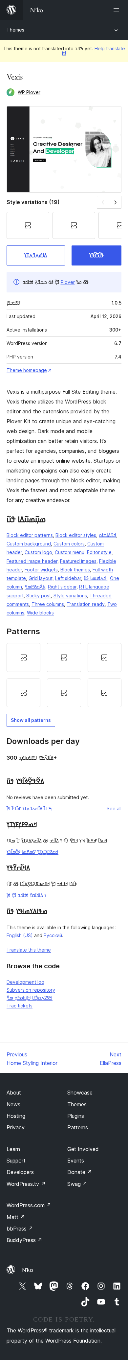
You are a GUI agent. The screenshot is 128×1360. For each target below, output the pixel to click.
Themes (15, 30)
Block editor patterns (30, 535)
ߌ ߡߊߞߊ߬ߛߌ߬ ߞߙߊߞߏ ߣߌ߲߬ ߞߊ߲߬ (26, 895)
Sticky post (38, 595)
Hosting (16, 1116)
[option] (23, 657)
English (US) (20, 935)
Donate (79, 1172)
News (13, 1104)
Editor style (99, 552)
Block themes (75, 569)
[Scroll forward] (115, 202)
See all (114, 808)
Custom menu (69, 552)
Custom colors (69, 543)
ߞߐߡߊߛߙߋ (107, 535)
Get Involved (83, 1149)
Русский (53, 935)
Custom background (29, 543)
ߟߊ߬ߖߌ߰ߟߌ (96, 255)
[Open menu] (117, 10)
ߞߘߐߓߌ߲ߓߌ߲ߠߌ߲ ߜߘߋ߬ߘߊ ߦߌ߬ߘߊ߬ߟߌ (32, 852)
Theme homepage (27, 370)
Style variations (70, 595)
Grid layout (41, 578)
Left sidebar (68, 578)
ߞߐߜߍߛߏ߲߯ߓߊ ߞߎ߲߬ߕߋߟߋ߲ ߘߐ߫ (30, 998)
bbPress (20, 1228)
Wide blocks (40, 612)
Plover (68, 282)
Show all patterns (31, 720)
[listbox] (64, 675)
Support (16, 1160)
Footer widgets (41, 569)
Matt (16, 1217)
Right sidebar (62, 586)
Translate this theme (29, 950)
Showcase (80, 1092)
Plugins (75, 1116)
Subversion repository (31, 990)
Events (75, 1160)
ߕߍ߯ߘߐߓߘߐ (35, 586)
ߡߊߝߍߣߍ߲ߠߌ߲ (35, 255)
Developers (20, 1172)
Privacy (16, 1127)
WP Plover (29, 92)
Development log (25, 982)
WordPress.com (29, 1205)
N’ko (27, 1270)
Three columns (48, 604)
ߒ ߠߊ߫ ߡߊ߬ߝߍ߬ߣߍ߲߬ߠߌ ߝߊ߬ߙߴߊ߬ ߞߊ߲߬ (29, 808)
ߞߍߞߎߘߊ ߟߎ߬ (95, 578)
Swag (77, 1184)
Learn (13, 1149)
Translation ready (86, 604)
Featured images (78, 561)
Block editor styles (75, 535)
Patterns (77, 1127)
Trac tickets (19, 1005)
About (14, 1092)
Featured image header (32, 561)
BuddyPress (24, 1240)
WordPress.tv (26, 1184)
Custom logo (38, 552)
